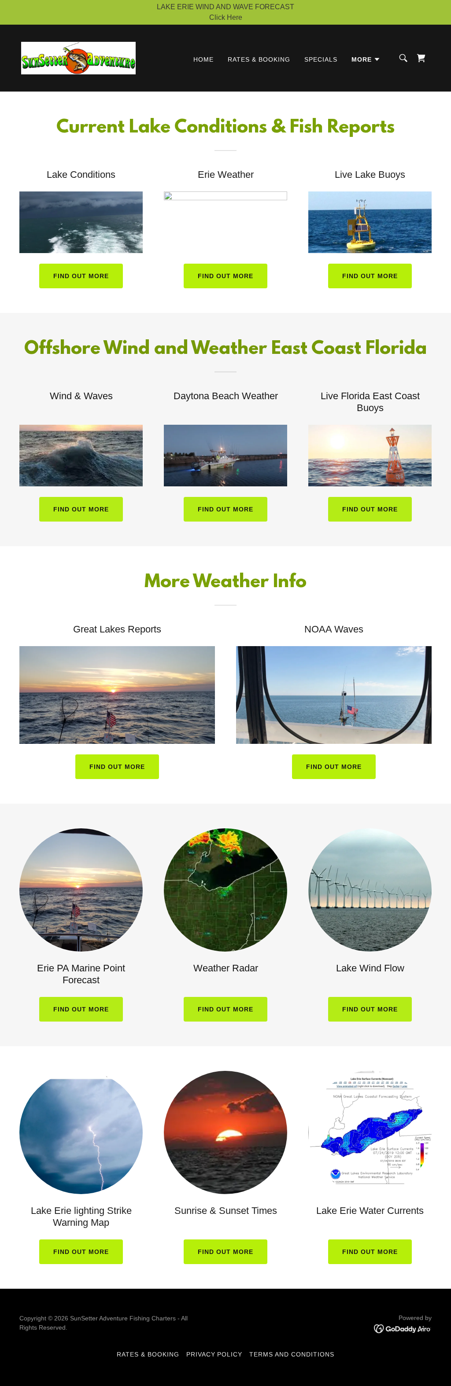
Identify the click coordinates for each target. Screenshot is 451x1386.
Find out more (81, 275)
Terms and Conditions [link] (291, 1354)
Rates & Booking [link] (259, 59)
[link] (78, 57)
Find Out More (81, 1009)
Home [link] (203, 59)
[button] (366, 59)
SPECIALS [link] (320, 59)
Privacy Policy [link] (214, 1354)
